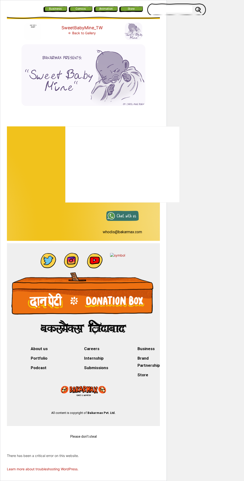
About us (39, 348)
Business (55, 8)
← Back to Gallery (82, 33)
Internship (94, 358)
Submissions (96, 367)
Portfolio (39, 358)
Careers (91, 348)
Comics (81, 8)
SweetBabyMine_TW (82, 27)
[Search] (198, 9)
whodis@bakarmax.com (122, 232)
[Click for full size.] (83, 77)
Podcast (38, 367)
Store (131, 8)
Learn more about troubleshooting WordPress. (42, 469)
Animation (106, 8)
